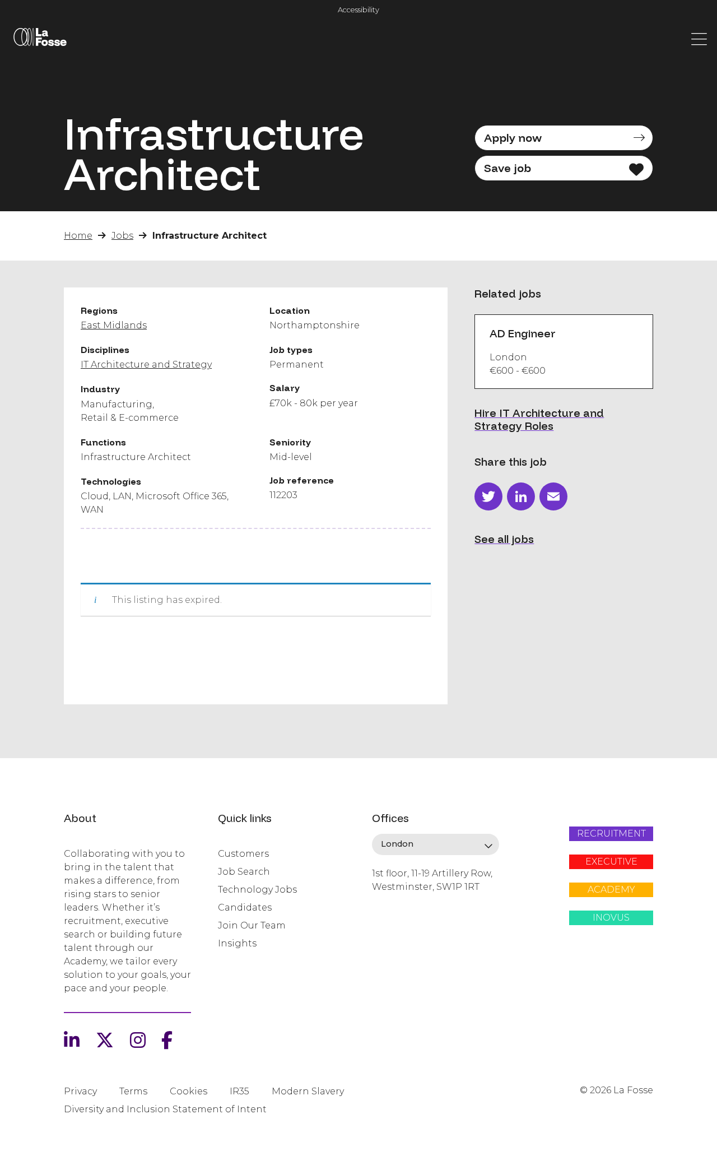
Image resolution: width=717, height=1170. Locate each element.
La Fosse (40, 39)
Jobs (122, 235)
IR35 (239, 1091)
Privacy (80, 1091)
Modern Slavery (308, 1091)
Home (78, 235)
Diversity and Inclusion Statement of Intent (165, 1109)
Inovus (611, 917)
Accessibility (358, 10)
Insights (237, 943)
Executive (611, 861)
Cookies (188, 1091)
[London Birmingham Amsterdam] (435, 844)
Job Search (244, 871)
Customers (243, 853)
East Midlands (114, 325)
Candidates (245, 907)
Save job (507, 168)
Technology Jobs (257, 889)
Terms (133, 1091)
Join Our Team (252, 925)
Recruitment (611, 833)
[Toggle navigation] (699, 38)
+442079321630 (404, 925)
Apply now (513, 138)
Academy (611, 889)
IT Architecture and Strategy (146, 364)
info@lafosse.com (409, 906)
